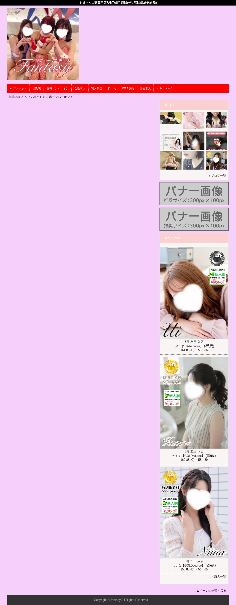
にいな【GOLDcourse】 (188, 565)
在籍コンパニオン (58, 88)
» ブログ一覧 (217, 175)
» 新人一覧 (219, 576)
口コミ (112, 88)
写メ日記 (96, 88)
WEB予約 (128, 88)
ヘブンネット (18, 88)
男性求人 (145, 88)
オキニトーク (164, 88)
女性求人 (80, 88)
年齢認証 (15, 97)
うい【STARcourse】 (188, 346)
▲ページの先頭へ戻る (211, 590)
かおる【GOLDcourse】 (188, 456)
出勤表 (36, 88)
